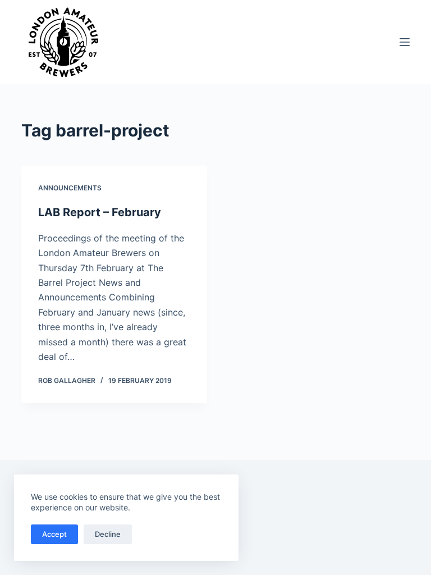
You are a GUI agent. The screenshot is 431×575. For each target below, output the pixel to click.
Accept (54, 534)
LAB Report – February (99, 212)
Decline (108, 534)
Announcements (70, 188)
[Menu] (405, 42)
